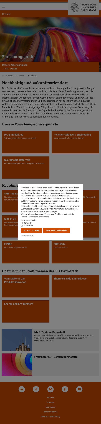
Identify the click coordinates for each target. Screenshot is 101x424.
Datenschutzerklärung (39, 217)
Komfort (27, 223)
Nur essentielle (30, 220)
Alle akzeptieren (31, 230)
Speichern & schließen (56, 230)
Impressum (28, 236)
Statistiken (28, 226)
